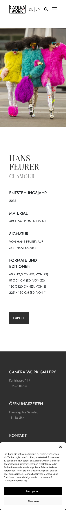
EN (38, 9)
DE (31, 9)
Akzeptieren (33, 491)
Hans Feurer (24, 163)
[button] (60, 447)
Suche (46, 9)
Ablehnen (33, 501)
